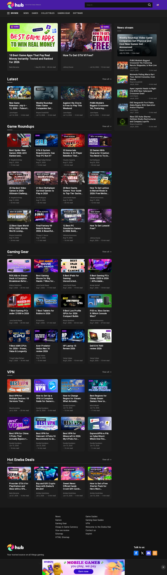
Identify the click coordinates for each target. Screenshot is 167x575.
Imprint (89, 533)
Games (35, 13)
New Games (14, 89)
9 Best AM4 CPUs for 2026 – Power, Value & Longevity (18, 349)
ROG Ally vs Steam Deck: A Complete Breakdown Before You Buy (18, 279)
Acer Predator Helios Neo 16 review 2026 (43, 349)
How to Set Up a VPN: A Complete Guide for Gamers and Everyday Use (44, 400)
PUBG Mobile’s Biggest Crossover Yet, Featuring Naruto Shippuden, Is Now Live (99, 108)
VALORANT (41, 420)
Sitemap (59, 533)
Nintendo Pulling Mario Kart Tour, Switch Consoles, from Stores (142, 77)
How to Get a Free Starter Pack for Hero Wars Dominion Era (99, 487)
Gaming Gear (64, 13)
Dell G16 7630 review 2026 (96, 347)
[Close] (163, 567)
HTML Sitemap (62, 537)
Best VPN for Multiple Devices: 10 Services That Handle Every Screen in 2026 (19, 401)
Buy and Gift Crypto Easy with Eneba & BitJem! (45, 486)
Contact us (91, 530)
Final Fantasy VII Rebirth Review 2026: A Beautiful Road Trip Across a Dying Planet (45, 231)
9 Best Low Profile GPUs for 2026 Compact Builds (72, 313)
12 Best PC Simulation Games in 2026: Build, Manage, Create (72, 229)
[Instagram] (155, 553)
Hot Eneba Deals (20, 459)
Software (78, 13)
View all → (107, 79)
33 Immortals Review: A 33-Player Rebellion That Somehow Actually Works (72, 155)
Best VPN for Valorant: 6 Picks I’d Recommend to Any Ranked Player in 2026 (45, 438)
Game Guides (91, 516)
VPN (10, 372)
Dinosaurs (95, 297)
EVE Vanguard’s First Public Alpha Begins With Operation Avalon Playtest (142, 105)
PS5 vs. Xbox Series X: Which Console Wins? (99, 313)
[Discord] (148, 553)
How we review (62, 530)
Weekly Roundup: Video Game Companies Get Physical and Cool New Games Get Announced (44, 110)
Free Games (95, 212)
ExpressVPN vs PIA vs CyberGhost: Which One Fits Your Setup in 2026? (99, 437)
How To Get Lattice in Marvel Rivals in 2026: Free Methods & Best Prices (99, 192)
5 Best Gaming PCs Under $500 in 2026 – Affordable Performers (99, 279)
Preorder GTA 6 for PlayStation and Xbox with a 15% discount (18, 487)
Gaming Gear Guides (95, 520)
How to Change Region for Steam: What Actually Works (72, 400)
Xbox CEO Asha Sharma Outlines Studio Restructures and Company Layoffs (143, 119)
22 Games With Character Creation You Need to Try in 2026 (99, 154)
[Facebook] (136, 553)
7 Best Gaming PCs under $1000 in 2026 (19, 312)
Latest (12, 79)
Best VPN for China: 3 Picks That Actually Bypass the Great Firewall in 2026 (19, 438)
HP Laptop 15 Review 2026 (69, 347)
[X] (142, 553)
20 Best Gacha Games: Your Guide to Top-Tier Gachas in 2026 (72, 192)
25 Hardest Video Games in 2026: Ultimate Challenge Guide (18, 192)
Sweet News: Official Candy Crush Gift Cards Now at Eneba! (71, 487)
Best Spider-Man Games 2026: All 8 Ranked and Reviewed (17, 154)
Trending (94, 174)
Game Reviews (69, 136)
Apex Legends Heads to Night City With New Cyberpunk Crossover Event (143, 91)
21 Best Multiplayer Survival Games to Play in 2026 (45, 191)
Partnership (42, 470)
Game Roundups (20, 126)
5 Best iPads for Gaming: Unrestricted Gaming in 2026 (71, 279)
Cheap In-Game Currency (66, 527)
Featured (41, 89)
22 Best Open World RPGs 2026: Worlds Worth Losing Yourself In (19, 229)
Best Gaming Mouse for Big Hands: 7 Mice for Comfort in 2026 (44, 279)
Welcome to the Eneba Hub (98, 527)
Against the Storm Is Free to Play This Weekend (72, 106)
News (26, 13)
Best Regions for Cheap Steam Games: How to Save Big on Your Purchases (98, 401)
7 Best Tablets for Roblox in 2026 (45, 312)
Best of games (97, 136)
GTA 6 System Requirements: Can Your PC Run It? (45, 153)
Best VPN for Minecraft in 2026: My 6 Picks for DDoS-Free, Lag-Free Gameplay (72, 438)
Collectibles (47, 13)
